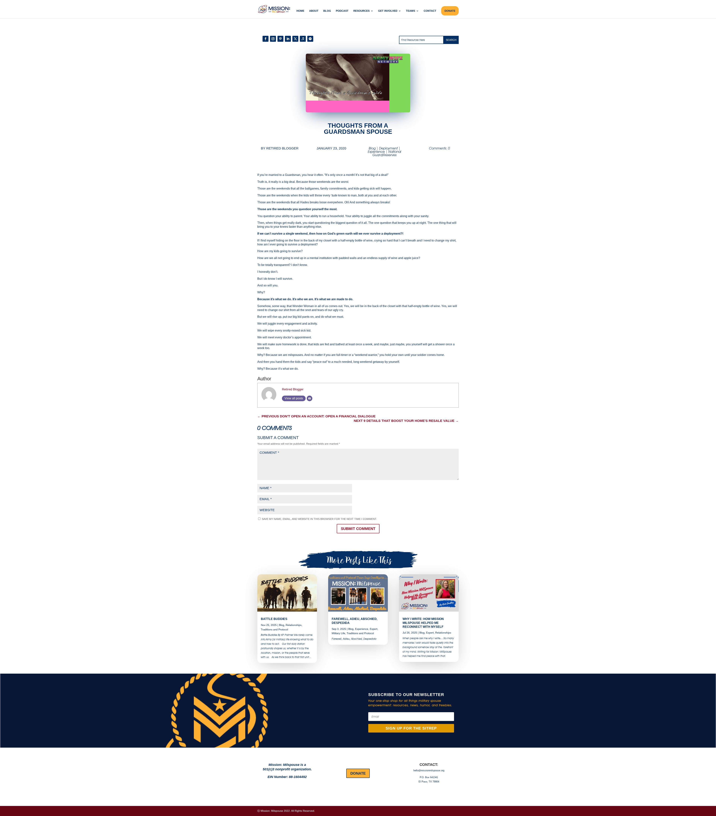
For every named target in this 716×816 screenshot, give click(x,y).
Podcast (342, 11)
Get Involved (387, 11)
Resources (361, 11)
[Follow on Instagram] (273, 39)
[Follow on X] (295, 39)
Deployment (388, 148)
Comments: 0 (439, 148)
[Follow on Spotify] (310, 39)
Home (300, 11)
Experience (376, 152)
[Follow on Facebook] (265, 39)
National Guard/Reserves (387, 153)
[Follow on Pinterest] (280, 39)
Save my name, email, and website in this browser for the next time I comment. (319, 518)
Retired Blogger (282, 148)
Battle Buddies (274, 619)
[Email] (309, 398)
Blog (327, 11)
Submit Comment (358, 529)
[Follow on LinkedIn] (288, 39)
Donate (358, 773)
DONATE (450, 10)
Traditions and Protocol (274, 629)
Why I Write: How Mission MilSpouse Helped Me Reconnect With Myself (423, 622)
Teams (410, 11)
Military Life (338, 633)
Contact (430, 11)
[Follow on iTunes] (303, 39)
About (313, 11)
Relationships (294, 625)
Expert (373, 628)
